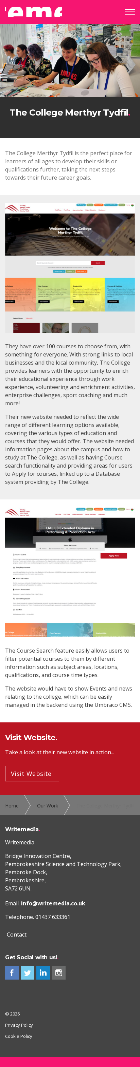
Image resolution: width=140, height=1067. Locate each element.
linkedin (43, 973)
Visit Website (31, 774)
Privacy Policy (19, 1025)
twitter (27, 973)
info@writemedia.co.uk (53, 903)
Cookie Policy (18, 1036)
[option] (70, 81)
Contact (17, 934)
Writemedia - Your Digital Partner (33, 12)
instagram (59, 973)
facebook (12, 973)
